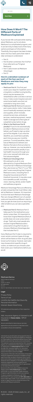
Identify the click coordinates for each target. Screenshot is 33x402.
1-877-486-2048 (24, 377)
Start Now (8, 16)
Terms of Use (6, 298)
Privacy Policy (6, 295)
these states (16, 318)
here (21, 351)
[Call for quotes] (23, 3)
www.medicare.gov (15, 369)
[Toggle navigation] (30, 3)
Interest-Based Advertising (11, 305)
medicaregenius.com (17, 346)
